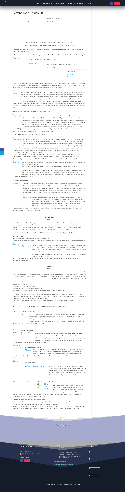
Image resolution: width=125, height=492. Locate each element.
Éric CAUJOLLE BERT (112, 489)
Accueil (39, 3)
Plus (86, 3)
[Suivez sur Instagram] (115, 3)
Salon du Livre (60, 3)
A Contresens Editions (20, 282)
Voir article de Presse (44, 111)
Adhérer (80, 3)
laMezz (78, 146)
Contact (70, 3)
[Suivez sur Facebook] (111, 3)
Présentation (47, 3)
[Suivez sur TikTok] (118, 3)
